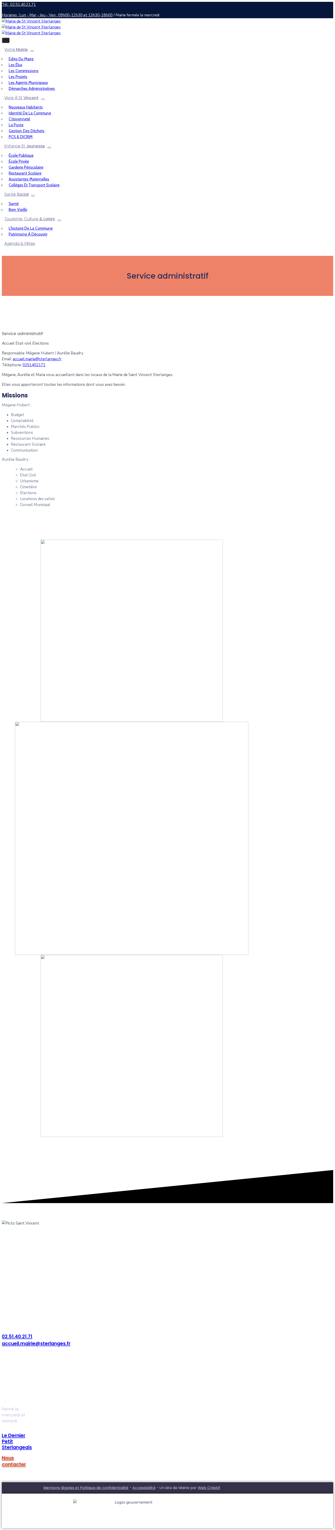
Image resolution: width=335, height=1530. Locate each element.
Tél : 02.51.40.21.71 (19, 4)
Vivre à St (21, 98)
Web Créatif (209, 1487)
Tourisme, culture (29, 219)
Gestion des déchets (26, 131)
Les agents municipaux (28, 82)
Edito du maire (21, 59)
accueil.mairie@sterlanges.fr (37, 359)
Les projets (18, 76)
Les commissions (24, 71)
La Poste (16, 125)
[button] (14, 1461)
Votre (16, 49)
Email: (7, 359)
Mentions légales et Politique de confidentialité (86, 1487)
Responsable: (14, 353)
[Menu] (32, 51)
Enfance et (24, 146)
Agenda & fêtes (19, 243)
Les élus (15, 65)
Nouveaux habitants (26, 107)
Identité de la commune (30, 113)
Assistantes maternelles (29, 179)
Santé (16, 194)
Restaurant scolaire (25, 173)
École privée (19, 161)
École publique (21, 155)
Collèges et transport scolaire (34, 185)
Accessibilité (143, 1487)
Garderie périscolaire (26, 167)
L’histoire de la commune (31, 228)
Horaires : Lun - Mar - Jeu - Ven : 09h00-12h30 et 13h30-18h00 (57, 15)
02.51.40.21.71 (17, 1336)
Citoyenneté (19, 119)
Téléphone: (12, 365)
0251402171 (34, 365)
